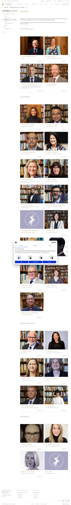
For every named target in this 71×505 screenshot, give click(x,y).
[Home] (2, 7)
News (52, 4)
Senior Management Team (9, 23)
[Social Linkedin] (68, 501)
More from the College (23, 490)
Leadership (22, 7)
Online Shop (35, 497)
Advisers (5, 26)
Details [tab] (35, 245)
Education (26, 4)
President (6, 21)
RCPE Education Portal (37, 492)
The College (57, 4)
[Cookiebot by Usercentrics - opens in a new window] (52, 242)
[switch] (30, 258)
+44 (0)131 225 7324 (6, 493)
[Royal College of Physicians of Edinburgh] (7, 4)
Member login (65, 4)
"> (65, 501)
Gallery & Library (20, 494)
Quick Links (36, 490)
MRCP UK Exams (34, 4)
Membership (20, 4)
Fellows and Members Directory (23, 492)
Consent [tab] (21, 245)
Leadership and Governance (14, 7)
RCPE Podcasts (35, 494)
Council (6, 19)
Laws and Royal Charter (7, 28)
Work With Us (20, 497)
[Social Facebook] (63, 501)
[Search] (68, 1)
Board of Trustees (7, 17)
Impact (46, 4)
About (4, 32)
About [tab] (50, 245)
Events (42, 4)
